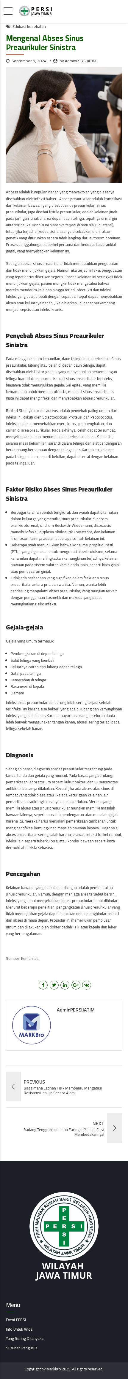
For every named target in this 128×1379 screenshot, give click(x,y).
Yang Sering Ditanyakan (26, 1338)
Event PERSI (16, 1319)
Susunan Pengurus (21, 1347)
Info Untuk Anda (19, 1329)
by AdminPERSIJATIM (78, 61)
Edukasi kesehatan (29, 26)
